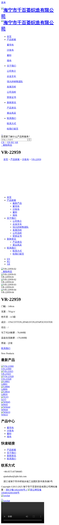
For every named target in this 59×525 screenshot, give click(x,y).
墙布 (9, 60)
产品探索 (11, 39)
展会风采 (11, 113)
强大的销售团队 (15, 81)
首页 (9, 36)
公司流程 (11, 92)
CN (2, 142)
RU (12, 142)
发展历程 (11, 87)
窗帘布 (10, 45)
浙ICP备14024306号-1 (16, 490)
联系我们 (11, 118)
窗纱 (9, 55)
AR (16, 142)
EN (8, 142)
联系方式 (11, 123)
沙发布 (10, 50)
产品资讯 (11, 108)
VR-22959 (36, 159)
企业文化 (11, 76)
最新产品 (17, 203)
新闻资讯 (11, 102)
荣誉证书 (11, 97)
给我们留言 (12, 129)
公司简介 (11, 71)
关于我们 (11, 66)
